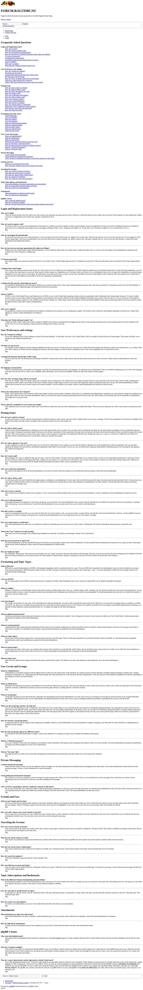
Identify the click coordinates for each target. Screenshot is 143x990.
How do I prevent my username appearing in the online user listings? (27, 54)
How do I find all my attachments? (16, 195)
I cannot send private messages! (15, 155)
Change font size (10, 32)
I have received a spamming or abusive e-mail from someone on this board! (30, 158)
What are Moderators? (12, 138)
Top (6, 219)
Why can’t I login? (11, 49)
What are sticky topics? (12, 127)
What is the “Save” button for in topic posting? (20, 106)
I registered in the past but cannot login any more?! (21, 60)
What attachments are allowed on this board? (20, 193)
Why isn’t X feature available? (15, 202)
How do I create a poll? (13, 93)
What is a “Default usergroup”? (15, 147)
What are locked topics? (13, 129)
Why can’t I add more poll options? (16, 95)
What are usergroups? (12, 140)
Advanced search (8, 26)
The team (8, 983)
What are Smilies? (11, 119)
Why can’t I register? (12, 64)
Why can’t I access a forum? (14, 99)
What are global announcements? (16, 123)
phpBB (11, 986)
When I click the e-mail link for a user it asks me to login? (24, 82)
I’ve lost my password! (12, 56)
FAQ (6, 36)
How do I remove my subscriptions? (17, 188)
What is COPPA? (11, 62)
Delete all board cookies (21, 983)
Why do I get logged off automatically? (18, 52)
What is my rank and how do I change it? (18, 80)
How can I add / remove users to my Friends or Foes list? (24, 166)
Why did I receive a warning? (15, 103)
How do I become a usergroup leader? (17, 143)
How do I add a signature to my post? (17, 91)
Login (7, 38)
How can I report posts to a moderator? (18, 104)
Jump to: (5, 976)
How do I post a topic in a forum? (16, 88)
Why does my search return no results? (18, 173)
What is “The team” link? (13, 149)
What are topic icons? (12, 131)
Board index (9, 31)
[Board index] (8, 6)
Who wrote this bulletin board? (15, 200)
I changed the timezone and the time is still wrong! (21, 75)
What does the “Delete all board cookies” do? (20, 66)
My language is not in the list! (15, 77)
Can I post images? (11, 121)
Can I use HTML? (11, 117)
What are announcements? (13, 125)
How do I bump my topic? (14, 110)
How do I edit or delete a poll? (15, 97)
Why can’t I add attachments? (15, 101)
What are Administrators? (13, 136)
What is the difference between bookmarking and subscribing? (25, 184)
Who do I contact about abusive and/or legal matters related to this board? (29, 204)
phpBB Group (60, 938)
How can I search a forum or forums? (17, 171)
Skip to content (6, 19)
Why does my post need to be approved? (18, 108)
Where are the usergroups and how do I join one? (21, 142)
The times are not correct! (13, 73)
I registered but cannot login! (14, 58)
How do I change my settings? (15, 71)
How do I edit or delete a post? (15, 89)
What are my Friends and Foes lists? (17, 164)
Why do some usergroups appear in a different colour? (23, 145)
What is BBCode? (11, 116)
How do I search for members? (15, 177)
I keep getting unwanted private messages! (19, 156)
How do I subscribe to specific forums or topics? (21, 186)
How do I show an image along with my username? (22, 78)
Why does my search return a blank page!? (19, 175)
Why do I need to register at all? (15, 50)
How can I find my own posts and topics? (19, 179)
